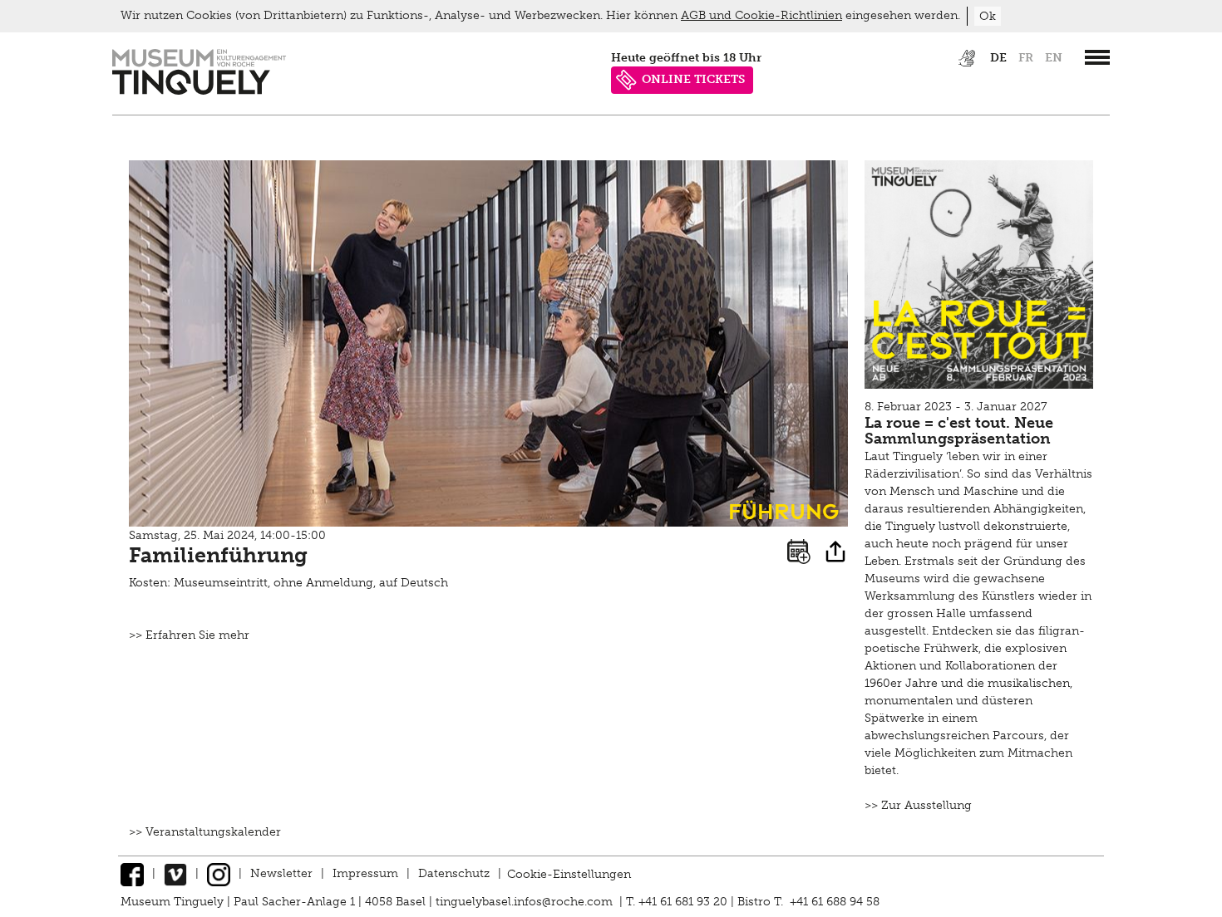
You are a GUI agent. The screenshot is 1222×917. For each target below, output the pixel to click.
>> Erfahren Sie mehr (189, 635)
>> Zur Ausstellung (918, 805)
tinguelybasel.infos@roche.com (526, 902)
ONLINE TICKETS (693, 79)
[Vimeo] (175, 873)
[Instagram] (218, 873)
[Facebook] (132, 873)
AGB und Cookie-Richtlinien (761, 15)
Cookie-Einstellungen (569, 873)
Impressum (365, 873)
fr (1025, 58)
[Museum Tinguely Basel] (199, 91)
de (998, 58)
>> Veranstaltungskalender (205, 832)
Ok (987, 16)
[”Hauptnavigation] (1097, 57)
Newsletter (281, 873)
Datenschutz (454, 873)
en (1053, 58)
